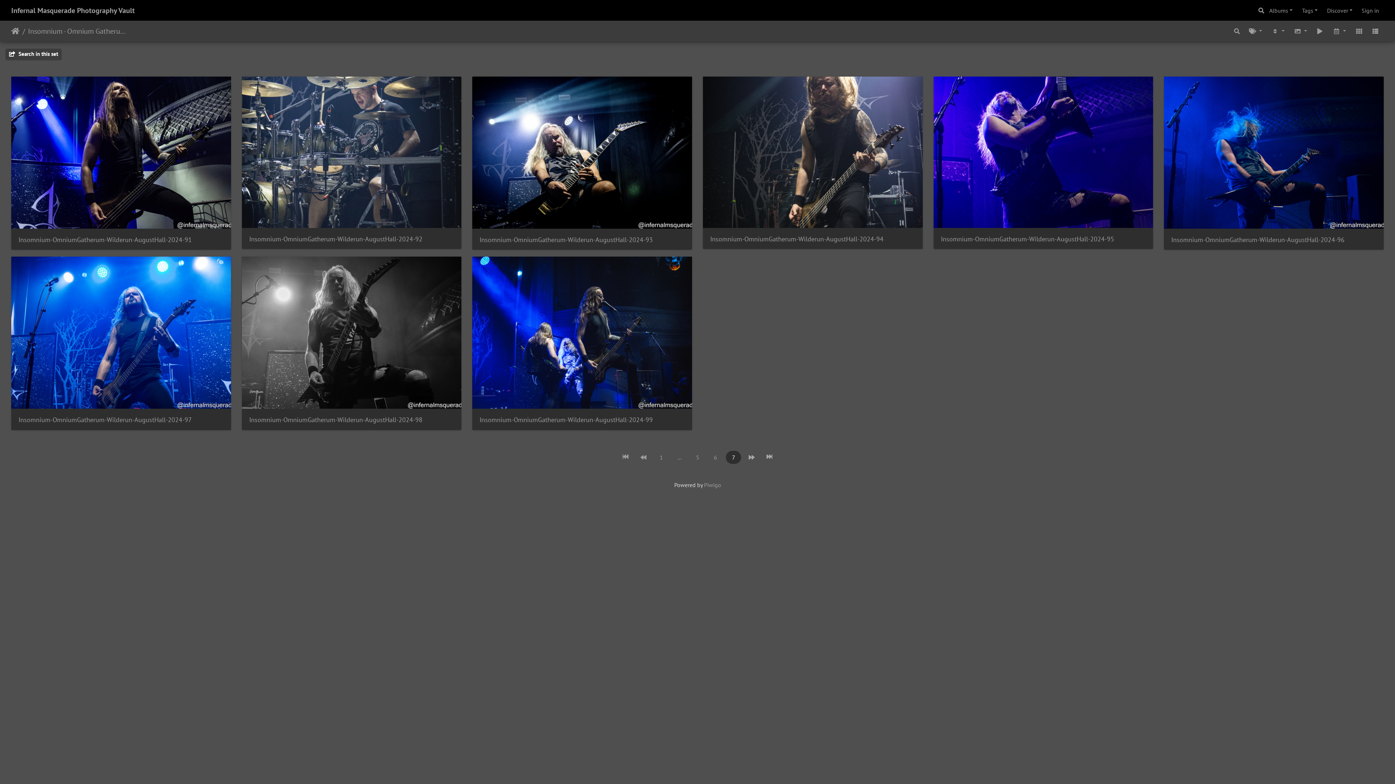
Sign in (1370, 10)
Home (15, 31)
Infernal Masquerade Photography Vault (73, 10)
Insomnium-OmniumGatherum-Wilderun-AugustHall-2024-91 (105, 240)
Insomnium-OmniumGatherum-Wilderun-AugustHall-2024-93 (566, 240)
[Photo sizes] (1300, 31)
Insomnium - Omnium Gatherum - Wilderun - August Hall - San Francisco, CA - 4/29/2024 (78, 31)
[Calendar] (1339, 31)
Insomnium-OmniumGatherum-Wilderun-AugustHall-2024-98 (335, 420)
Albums (1278, 10)
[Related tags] (1256, 31)
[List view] (1375, 31)
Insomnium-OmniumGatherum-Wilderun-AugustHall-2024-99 (566, 420)
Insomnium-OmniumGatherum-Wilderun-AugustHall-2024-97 (105, 420)
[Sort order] (1278, 31)
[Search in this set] (1237, 31)
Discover (1337, 10)
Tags (1307, 10)
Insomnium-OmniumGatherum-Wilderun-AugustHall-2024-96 (1258, 240)
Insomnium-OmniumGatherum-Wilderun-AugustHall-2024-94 (797, 239)
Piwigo (712, 485)
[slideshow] (1320, 31)
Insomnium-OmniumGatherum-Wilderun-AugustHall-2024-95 (1027, 239)
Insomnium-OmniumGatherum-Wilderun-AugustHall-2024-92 (335, 239)
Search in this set (37, 53)
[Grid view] (1359, 31)
